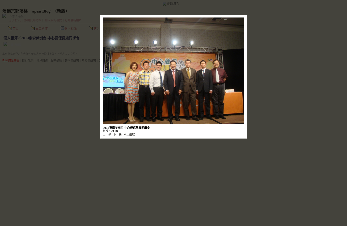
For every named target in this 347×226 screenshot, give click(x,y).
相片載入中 (173, 63)
